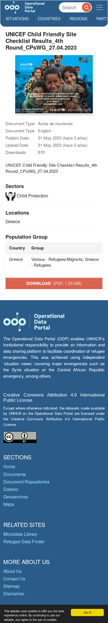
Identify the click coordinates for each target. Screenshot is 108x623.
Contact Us (14, 578)
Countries (49, 18)
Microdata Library (20, 534)
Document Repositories (26, 481)
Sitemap (11, 586)
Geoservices (15, 496)
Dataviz (10, 489)
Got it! (87, 612)
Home (9, 466)
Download (54, 283)
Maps (8, 504)
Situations (17, 18)
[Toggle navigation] (99, 7)
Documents (14, 474)
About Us (12, 571)
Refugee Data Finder (24, 541)
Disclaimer (13, 593)
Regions (78, 18)
